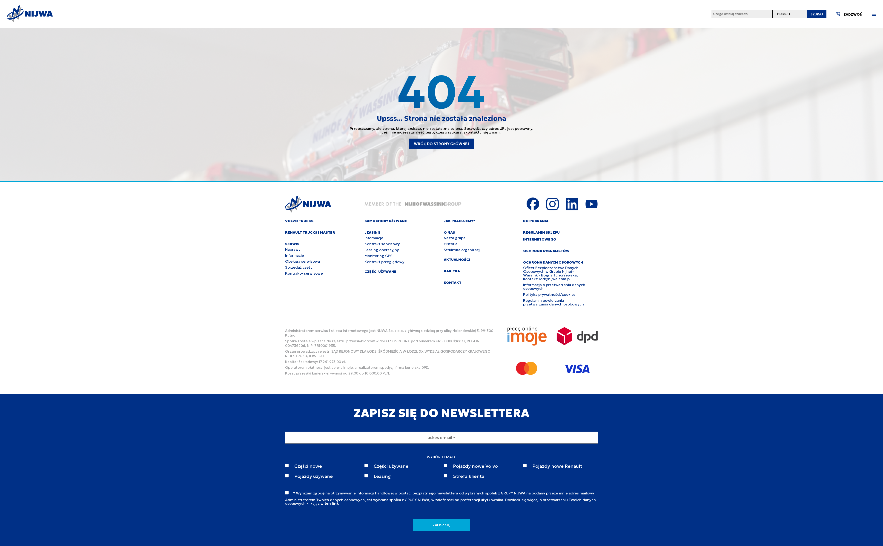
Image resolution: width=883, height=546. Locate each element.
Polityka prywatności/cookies (549, 294)
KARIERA (452, 271)
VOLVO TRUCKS (299, 221)
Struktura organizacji (462, 249)
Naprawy (293, 249)
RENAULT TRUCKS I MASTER (310, 232)
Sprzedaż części (299, 267)
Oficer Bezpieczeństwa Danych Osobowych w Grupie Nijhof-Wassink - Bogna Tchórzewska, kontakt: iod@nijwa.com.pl (551, 273)
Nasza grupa (454, 237)
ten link (331, 503)
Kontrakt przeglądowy (384, 261)
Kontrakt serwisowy (382, 243)
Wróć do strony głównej (441, 144)
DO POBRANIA (535, 221)
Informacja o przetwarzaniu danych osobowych (554, 286)
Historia (450, 243)
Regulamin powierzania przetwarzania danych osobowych (553, 302)
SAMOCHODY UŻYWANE (385, 221)
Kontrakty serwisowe (304, 273)
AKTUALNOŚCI (457, 259)
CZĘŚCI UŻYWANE (380, 271)
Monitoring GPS (378, 255)
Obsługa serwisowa (302, 261)
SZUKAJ (817, 14)
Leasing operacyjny (381, 249)
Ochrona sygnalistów (546, 251)
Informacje (294, 255)
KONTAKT (452, 282)
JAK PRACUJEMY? (459, 221)
